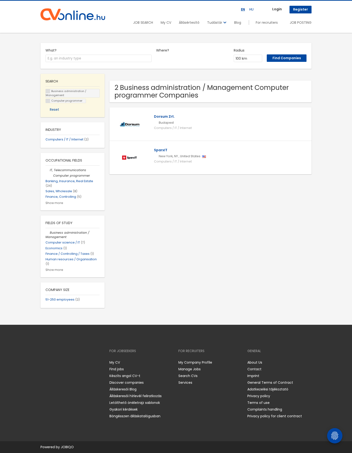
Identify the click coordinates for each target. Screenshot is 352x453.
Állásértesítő (189, 22)
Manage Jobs (189, 369)
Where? (162, 50)
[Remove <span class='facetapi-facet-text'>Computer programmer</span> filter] (48, 101)
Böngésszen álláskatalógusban (134, 416)
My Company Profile (195, 362)
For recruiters (267, 22)
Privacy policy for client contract (274, 416)
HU (251, 9)
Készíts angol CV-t (124, 375)
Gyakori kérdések (123, 409)
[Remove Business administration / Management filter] (47, 233)
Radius (239, 50)
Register (300, 9)
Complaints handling (264, 409)
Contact (254, 369)
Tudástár (215, 22)
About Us (254, 362)
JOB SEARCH (143, 22)
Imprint (253, 375)
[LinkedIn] (59, 362)
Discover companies (126, 382)
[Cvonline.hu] (72, 14)
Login (277, 9)
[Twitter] (66, 362)
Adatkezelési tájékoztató (267, 389)
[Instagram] (51, 362)
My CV (166, 22)
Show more (54, 203)
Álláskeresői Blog (122, 389)
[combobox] (98, 58)
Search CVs (188, 375)
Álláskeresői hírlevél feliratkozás (135, 396)
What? (51, 50)
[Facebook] (43, 362)
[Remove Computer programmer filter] (51, 176)
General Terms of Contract (270, 382)
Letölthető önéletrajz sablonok (134, 402)
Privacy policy (258, 396)
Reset (54, 109)
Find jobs (116, 369)
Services (185, 382)
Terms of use (258, 402)
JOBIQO (67, 447)
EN (243, 9)
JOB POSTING (301, 22)
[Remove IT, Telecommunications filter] (47, 170)
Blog (237, 22)
